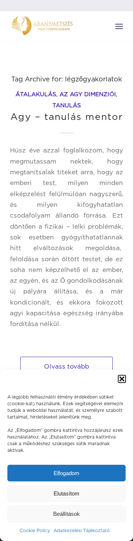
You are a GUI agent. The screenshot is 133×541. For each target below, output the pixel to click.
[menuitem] (119, 26)
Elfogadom (66, 473)
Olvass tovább (66, 366)
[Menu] (119, 26)
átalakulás (36, 94)
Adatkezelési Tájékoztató (82, 530)
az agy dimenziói (87, 94)
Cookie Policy (35, 530)
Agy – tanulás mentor (66, 116)
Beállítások (66, 514)
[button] (122, 379)
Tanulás (66, 105)
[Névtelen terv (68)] (55, 26)
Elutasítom (66, 493)
